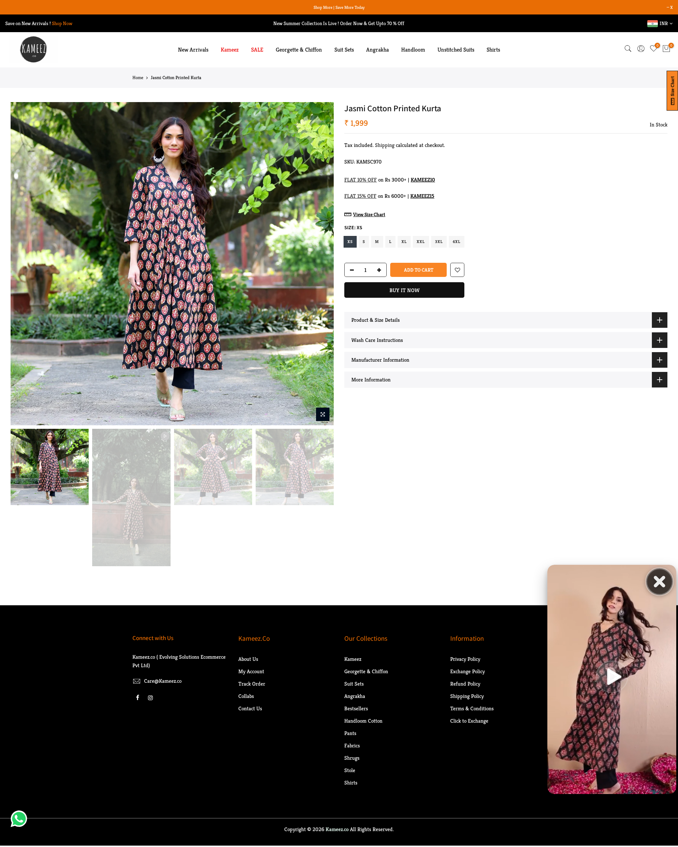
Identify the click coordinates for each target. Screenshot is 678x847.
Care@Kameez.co (163, 682)
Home (137, 79)
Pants (350, 734)
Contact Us (250, 709)
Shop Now (62, 24)
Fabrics (352, 746)
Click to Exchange (469, 721)
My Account (251, 672)
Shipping (384, 146)
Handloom (413, 51)
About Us (248, 660)
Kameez (230, 51)
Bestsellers (356, 709)
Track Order (251, 684)
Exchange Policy (467, 672)
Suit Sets (344, 51)
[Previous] (23, 265)
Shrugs (351, 759)
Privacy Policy (465, 660)
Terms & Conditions (472, 709)
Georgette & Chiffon (299, 51)
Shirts (493, 51)
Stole (349, 771)
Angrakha (377, 51)
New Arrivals (193, 51)
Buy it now (404, 291)
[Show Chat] (20, 818)
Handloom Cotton (363, 721)
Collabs (246, 697)
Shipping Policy (467, 697)
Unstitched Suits (456, 51)
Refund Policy (465, 684)
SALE (257, 51)
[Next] (321, 265)
